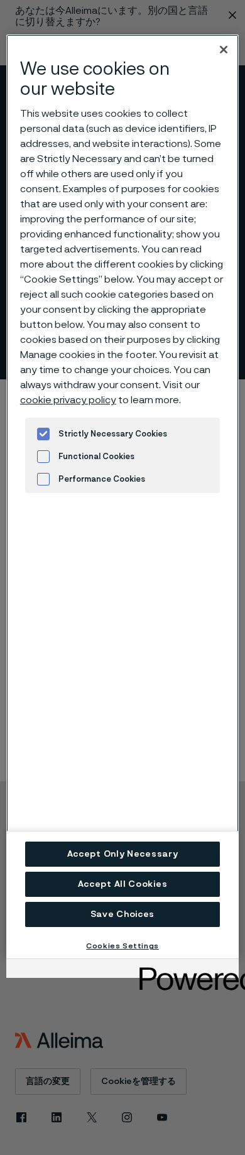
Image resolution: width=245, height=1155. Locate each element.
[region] (122, 496)
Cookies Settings (122, 946)
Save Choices (122, 914)
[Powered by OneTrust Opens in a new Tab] (184, 970)
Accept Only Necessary (122, 854)
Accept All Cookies (123, 884)
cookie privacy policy (68, 400)
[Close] (223, 49)
